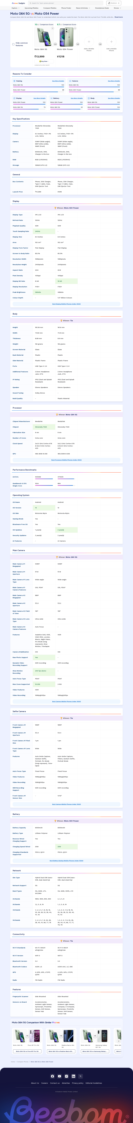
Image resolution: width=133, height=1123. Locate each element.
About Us (35, 1083)
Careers (44, 1083)
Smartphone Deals (102, 8)
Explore (14, 8)
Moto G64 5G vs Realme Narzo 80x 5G (62, 1051)
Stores (116, 8)
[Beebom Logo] (18, 3)
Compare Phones (22, 1061)
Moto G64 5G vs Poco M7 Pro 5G (27, 1051)
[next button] (118, 1041)
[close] (52, 28)
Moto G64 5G (40, 49)
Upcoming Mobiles (31, 8)
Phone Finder (66, 8)
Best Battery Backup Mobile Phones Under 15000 (66, 860)
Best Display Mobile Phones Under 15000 (66, 304)
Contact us (55, 1083)
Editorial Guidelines (94, 1083)
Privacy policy (77, 1083)
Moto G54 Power (65, 49)
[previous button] (14, 1041)
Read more (119, 17)
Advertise (66, 1083)
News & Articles (82, 8)
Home (13, 1061)
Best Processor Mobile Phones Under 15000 (66, 460)
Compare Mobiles (49, 8)
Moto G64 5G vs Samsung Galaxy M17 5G (96, 1051)
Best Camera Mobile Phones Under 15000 (66, 701)
